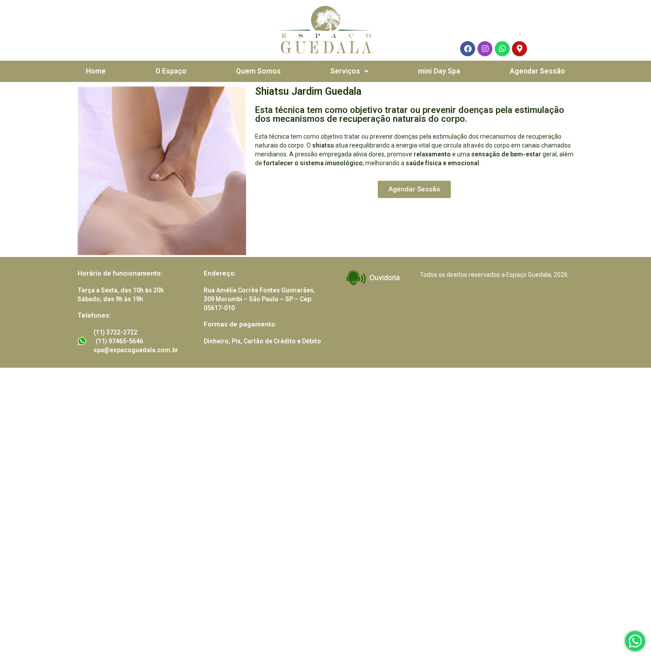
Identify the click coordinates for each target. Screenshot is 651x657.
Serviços (345, 71)
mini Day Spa (439, 71)
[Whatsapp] (502, 48)
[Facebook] (467, 48)
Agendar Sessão (537, 71)
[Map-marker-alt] (519, 48)
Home (96, 71)
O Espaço (170, 71)
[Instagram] (484, 48)
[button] (349, 71)
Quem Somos (258, 71)
